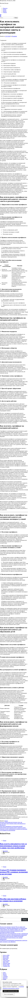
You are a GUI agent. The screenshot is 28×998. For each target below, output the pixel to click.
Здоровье (5, 976)
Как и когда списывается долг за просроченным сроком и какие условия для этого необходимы (13, 846)
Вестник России (4, 3)
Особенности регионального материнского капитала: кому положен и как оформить (13, 941)
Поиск (1, 917)
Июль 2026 (6, 956)
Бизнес (4, 11)
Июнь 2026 (6, 958)
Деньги (5, 12)
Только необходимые (8, 994)
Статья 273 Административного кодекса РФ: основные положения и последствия (14, 872)
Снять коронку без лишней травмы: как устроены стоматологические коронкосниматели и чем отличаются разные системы (12, 931)
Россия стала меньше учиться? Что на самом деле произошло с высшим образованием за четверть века (13, 927)
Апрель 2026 (6, 960)
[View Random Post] (0, 15)
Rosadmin (14, 36)
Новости (5, 8)
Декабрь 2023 (6, 966)
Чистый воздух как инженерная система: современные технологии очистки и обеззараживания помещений (14, 934)
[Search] (0, 16)
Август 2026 (6, 955)
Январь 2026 (6, 964)
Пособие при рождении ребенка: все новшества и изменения (13, 900)
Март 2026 (5, 962)
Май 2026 (5, 959)
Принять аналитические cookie (11, 991)
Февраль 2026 (6, 963)
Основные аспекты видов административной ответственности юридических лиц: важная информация (11, 938)
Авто (4, 972)
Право (4, 9)
